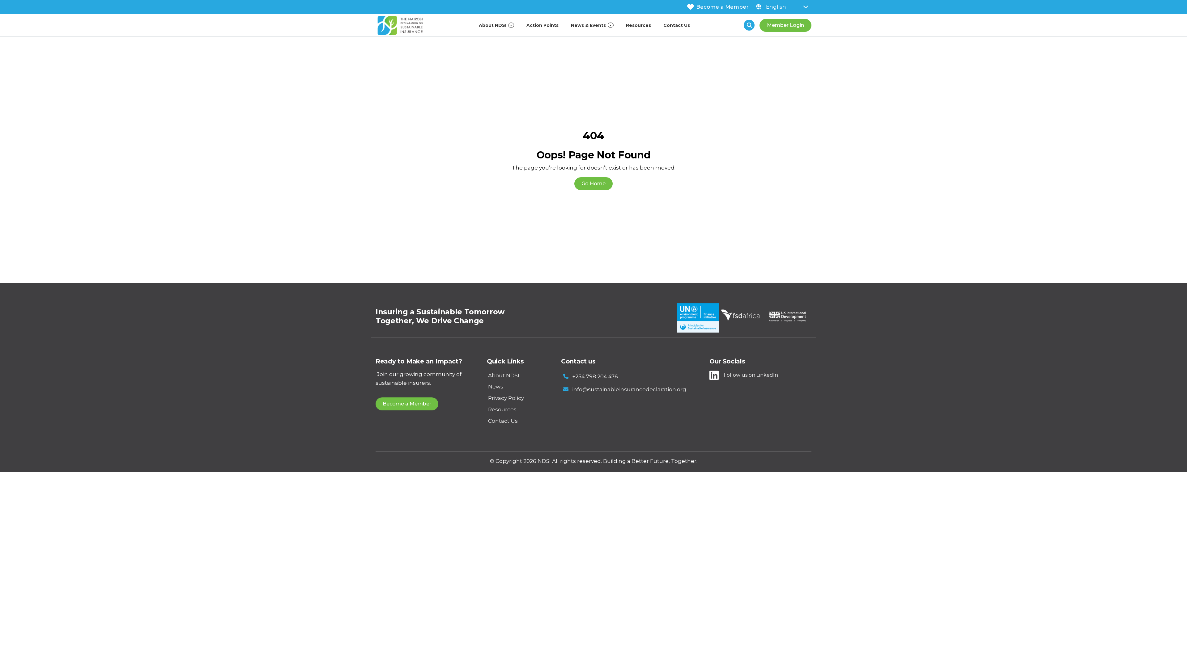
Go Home (593, 184)
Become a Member (722, 7)
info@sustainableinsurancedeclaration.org (629, 389)
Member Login (785, 25)
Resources (638, 25)
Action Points (542, 25)
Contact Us (676, 25)
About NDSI (492, 25)
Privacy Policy (506, 398)
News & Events (588, 25)
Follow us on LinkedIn (751, 375)
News (495, 387)
